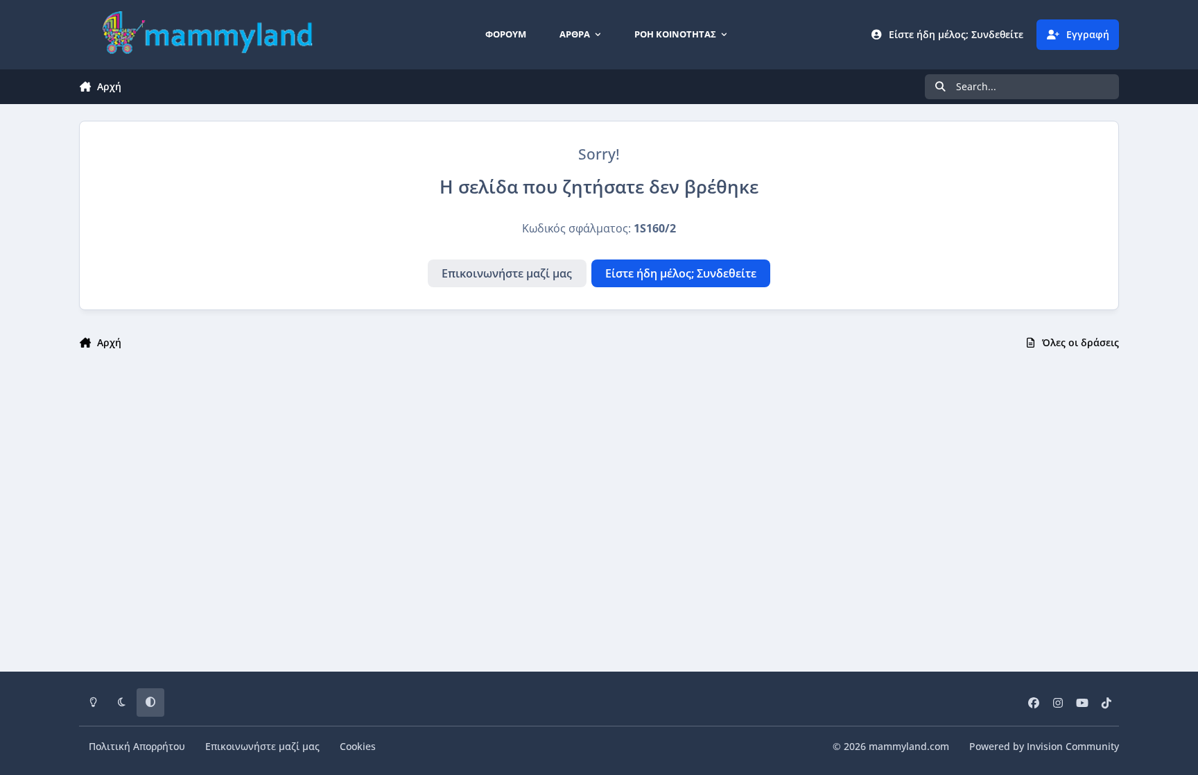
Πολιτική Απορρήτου (137, 746)
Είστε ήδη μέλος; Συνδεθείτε (680, 273)
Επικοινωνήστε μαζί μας (507, 273)
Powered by (1044, 746)
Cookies (358, 746)
